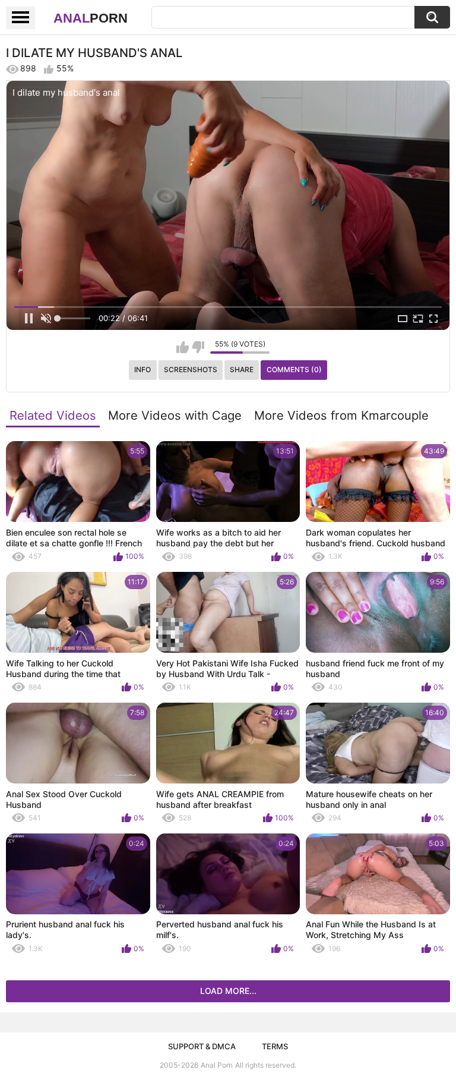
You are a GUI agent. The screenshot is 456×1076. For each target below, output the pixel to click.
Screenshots (190, 369)
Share (242, 369)
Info (142, 369)
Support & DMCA (202, 1046)
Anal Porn (217, 1065)
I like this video (182, 347)
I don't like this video (198, 347)
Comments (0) (294, 369)
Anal (90, 18)
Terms (275, 1046)
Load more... (228, 991)
